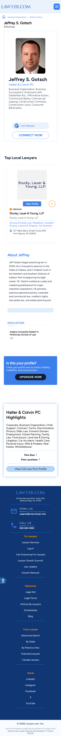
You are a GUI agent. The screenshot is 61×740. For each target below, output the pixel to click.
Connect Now (30, 135)
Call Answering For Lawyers (30, 554)
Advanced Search (30, 635)
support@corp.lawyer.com (33, 514)
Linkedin (30, 679)
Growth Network (30, 572)
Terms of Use (13, 731)
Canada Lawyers (30, 659)
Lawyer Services (30, 542)
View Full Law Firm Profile (30, 469)
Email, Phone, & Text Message (31, 731)
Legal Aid (30, 592)
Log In (30, 548)
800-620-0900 (27, 528)
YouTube (30, 703)
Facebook (30, 691)
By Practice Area (30, 647)
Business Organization (21, 89)
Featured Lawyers (30, 653)
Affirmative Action (37, 95)
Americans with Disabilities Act (25, 94)
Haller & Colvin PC (21, 84)
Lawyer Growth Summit (30, 560)
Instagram (30, 685)
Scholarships (30, 610)
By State (30, 641)
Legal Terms (30, 598)
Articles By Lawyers (30, 604)
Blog (30, 616)
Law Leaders (30, 566)
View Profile (32, 203)
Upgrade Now (31, 377)
